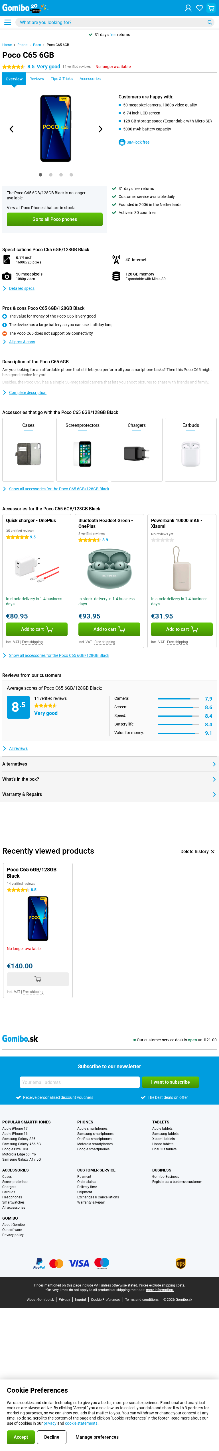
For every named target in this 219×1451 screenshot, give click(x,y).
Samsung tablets (165, 1134)
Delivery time (87, 1187)
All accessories (13, 1208)
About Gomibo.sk (40, 1300)
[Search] (209, 22)
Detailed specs (22, 288)
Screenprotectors (15, 1182)
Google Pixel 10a (15, 1149)
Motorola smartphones (95, 1144)
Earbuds (8, 1192)
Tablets (160, 1122)
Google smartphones (93, 1149)
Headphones (12, 1197)
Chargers (9, 1187)
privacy (50, 1423)
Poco (37, 45)
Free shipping (32, 642)
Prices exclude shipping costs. (162, 1285)
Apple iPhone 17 (15, 1129)
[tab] (40, 175)
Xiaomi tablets (163, 1139)
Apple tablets (162, 1129)
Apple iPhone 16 (15, 1134)
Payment (84, 1177)
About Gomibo (13, 1225)
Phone (22, 45)
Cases (7, 1177)
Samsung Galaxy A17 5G (21, 1159)
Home (7, 45)
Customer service (96, 1170)
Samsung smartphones (95, 1134)
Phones (85, 1122)
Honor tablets (162, 1144)
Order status (86, 1182)
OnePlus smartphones (94, 1139)
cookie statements (81, 1423)
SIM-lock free (138, 142)
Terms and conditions (142, 1300)
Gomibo (10, 1218)
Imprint (80, 1300)
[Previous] (11, 129)
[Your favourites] (199, 8)
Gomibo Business (165, 1177)
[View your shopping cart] (211, 8)
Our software (12, 1230)
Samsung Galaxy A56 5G (21, 1144)
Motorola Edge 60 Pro (19, 1154)
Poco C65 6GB (58, 45)
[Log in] (188, 8)
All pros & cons (22, 342)
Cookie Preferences (105, 1300)
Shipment (84, 1192)
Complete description (27, 392)
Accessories (15, 1170)
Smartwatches (13, 1202)
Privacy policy (13, 1235)
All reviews (18, 748)
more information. (160, 1290)
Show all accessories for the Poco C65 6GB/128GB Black (59, 489)
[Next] (100, 129)
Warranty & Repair (91, 1202)
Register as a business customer (177, 1182)
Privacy (64, 1300)
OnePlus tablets (164, 1149)
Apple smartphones (92, 1129)
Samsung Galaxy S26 (18, 1139)
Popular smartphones (26, 1122)
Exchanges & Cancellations (98, 1197)
